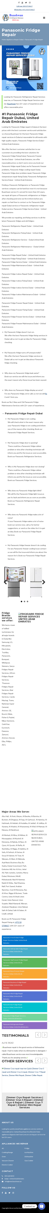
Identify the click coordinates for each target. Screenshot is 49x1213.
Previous (6, 582)
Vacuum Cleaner (8, 1161)
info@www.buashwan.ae (13, 1181)
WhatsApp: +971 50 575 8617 (24, 9)
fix (46, 394)
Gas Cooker (29, 1161)
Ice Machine (29, 1152)
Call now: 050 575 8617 (24, 6)
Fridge (27, 1148)
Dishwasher (29, 1157)
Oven (4, 1157)
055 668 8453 (9, 1176)
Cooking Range (7, 1152)
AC (3, 1148)
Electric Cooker (7, 1165)
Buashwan (11, 104)
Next (42, 582)
